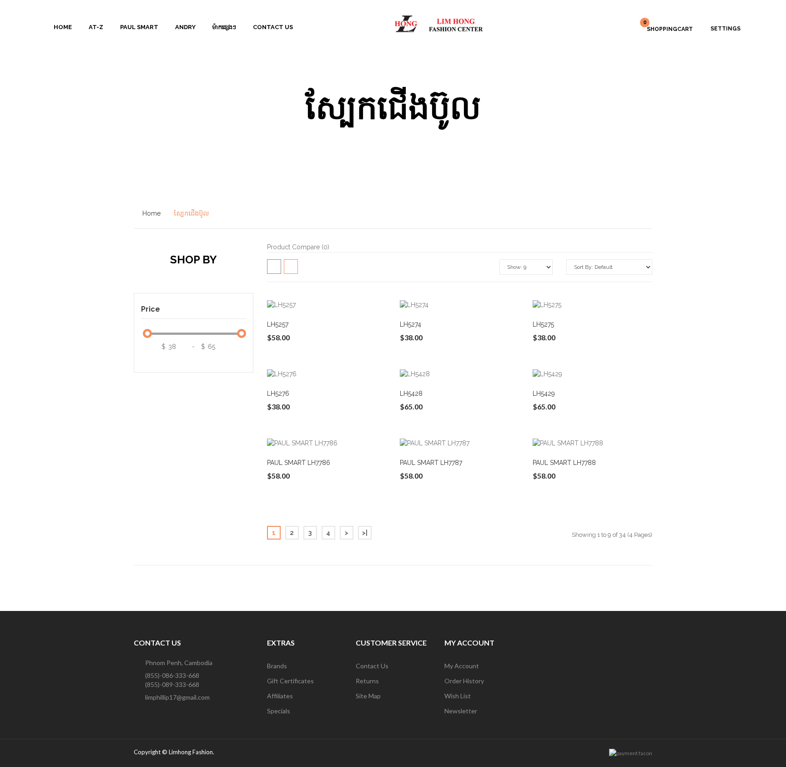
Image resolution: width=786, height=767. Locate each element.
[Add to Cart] (291, 304)
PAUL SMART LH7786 (298, 462)
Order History (464, 681)
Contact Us (372, 666)
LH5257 (277, 324)
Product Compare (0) (298, 247)
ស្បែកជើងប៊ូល (191, 213)
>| (365, 532)
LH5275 (543, 324)
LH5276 (278, 393)
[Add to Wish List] (312, 304)
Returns (367, 681)
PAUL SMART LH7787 (431, 462)
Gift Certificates (290, 681)
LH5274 (410, 324)
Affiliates (280, 696)
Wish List (457, 696)
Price (150, 309)
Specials (278, 711)
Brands (277, 666)
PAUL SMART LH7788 (564, 462)
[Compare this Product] (334, 304)
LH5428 (411, 393)
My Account (461, 666)
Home (151, 213)
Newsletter (460, 711)
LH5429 (544, 393)
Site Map (368, 696)
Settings (725, 28)
